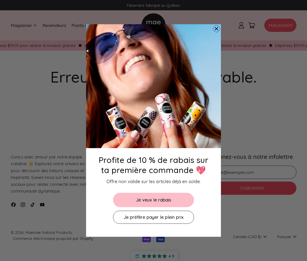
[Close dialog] (216, 28)
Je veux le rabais (153, 200)
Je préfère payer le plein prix (154, 217)
